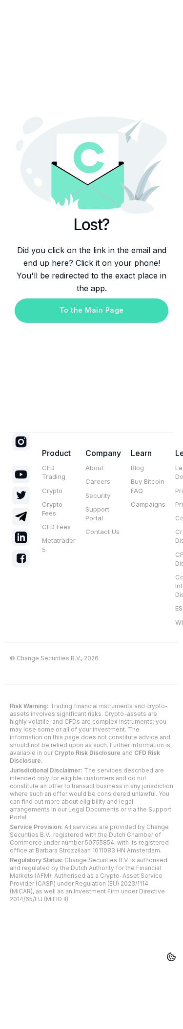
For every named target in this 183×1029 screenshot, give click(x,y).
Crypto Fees (52, 508)
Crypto (52, 491)
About (94, 468)
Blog (137, 468)
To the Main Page (92, 310)
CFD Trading (53, 472)
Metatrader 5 (59, 544)
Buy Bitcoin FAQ (147, 485)
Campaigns (148, 504)
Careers (97, 481)
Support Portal (97, 513)
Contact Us (102, 531)
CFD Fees (56, 527)
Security (97, 495)
